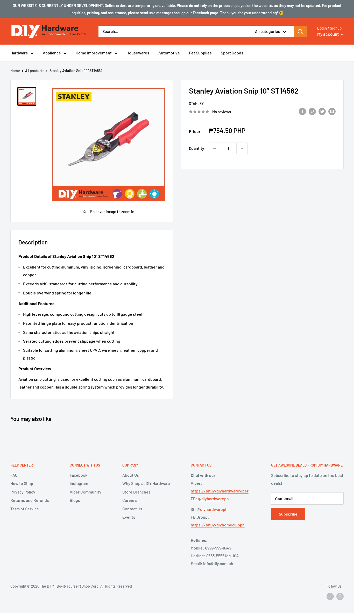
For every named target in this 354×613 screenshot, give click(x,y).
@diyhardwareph (213, 498)
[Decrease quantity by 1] (214, 148)
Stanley (196, 103)
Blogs (75, 500)
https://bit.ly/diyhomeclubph (218, 524)
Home (15, 70)
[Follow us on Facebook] (330, 596)
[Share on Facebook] (302, 111)
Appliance (52, 52)
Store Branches (136, 491)
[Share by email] (332, 111)
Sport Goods (232, 52)
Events (128, 517)
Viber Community (85, 491)
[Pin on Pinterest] (312, 111)
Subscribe (288, 513)
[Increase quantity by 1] (242, 148)
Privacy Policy (22, 491)
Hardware (19, 52)
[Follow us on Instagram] (340, 596)
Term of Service (24, 508)
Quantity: (197, 148)
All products (34, 70)
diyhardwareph (214, 509)
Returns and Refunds (29, 500)
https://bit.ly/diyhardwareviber (220, 490)
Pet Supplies (200, 52)
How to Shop (21, 483)
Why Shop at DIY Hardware (146, 483)
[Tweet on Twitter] (322, 111)
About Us (130, 475)
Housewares (137, 52)
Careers (129, 500)
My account (328, 34)
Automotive (169, 52)
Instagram (79, 483)
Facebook (78, 475)
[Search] (300, 31)
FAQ (13, 475)
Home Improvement (94, 52)
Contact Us (132, 508)
